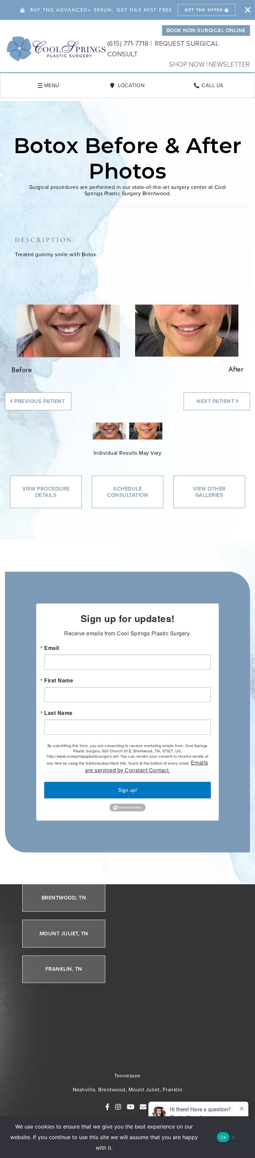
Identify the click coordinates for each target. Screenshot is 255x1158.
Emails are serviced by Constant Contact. (146, 766)
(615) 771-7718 (128, 43)
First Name (58, 680)
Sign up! (127, 790)
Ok (223, 1137)
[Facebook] (107, 1107)
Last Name (58, 713)
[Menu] (40, 85)
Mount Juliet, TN (64, 933)
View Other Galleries (209, 492)
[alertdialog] (127, 10)
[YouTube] (131, 1107)
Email (51, 648)
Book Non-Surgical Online (206, 30)
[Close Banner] (248, 10)
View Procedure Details (46, 492)
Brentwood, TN (64, 897)
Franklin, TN (63, 969)
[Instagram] (118, 1107)
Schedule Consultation (127, 492)
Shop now (188, 64)
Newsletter (229, 64)
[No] (233, 1137)
